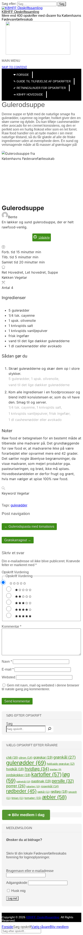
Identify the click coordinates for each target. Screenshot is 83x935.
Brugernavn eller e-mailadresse (30, 871)
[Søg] (50, 729)
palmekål (23, 781)
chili (12, 757)
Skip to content (14, 67)
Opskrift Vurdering (15, 572)
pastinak (41, 781)
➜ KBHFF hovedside (28, 94)
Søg (9, 724)
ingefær (55, 769)
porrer (15, 786)
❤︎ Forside (21, 74)
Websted (8, 677)
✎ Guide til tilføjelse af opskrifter (42, 81)
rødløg (59, 791)
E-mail (8, 669)
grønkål (64, 757)
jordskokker (18, 775)
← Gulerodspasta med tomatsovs (29, 526)
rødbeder (21, 791)
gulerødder (19, 505)
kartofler (46, 774)
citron (26, 757)
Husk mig (18, 891)
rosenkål (50, 786)
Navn (7, 661)
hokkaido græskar (60, 763)
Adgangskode (16, 882)
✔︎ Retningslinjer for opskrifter (39, 88)
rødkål (43, 791)
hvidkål (15, 769)
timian (17, 798)
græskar (43, 757)
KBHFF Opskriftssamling (20, 12)
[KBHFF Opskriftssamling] (22, 8)
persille (63, 780)
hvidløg (37, 768)
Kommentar (11, 626)
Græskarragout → (17, 540)
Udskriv (44, 237)
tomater (32, 798)
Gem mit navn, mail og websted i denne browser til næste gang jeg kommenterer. (40, 687)
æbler (54, 797)
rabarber (33, 786)
